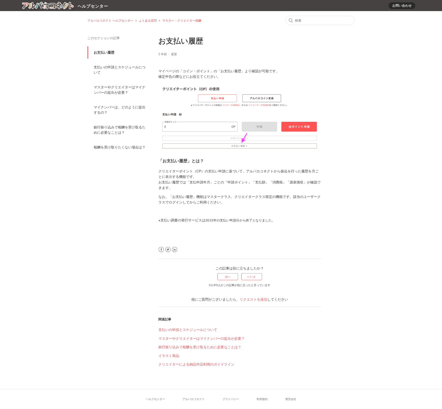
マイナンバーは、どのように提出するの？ (119, 109)
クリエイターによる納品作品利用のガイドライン (196, 364)
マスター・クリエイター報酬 (181, 20)
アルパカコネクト (194, 399)
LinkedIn (174, 249)
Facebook (161, 249)
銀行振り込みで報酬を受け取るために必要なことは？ (119, 129)
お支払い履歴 (104, 52)
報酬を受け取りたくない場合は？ (119, 147)
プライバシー (230, 399)
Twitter (168, 249)
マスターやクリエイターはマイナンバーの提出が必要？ (119, 89)
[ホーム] (48, 6)
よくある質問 (148, 20)
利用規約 (262, 399)
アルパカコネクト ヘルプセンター (110, 20)
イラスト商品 (168, 356)
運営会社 (290, 399)
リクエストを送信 (253, 299)
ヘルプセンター (155, 399)
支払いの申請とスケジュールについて (119, 69)
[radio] (227, 276)
